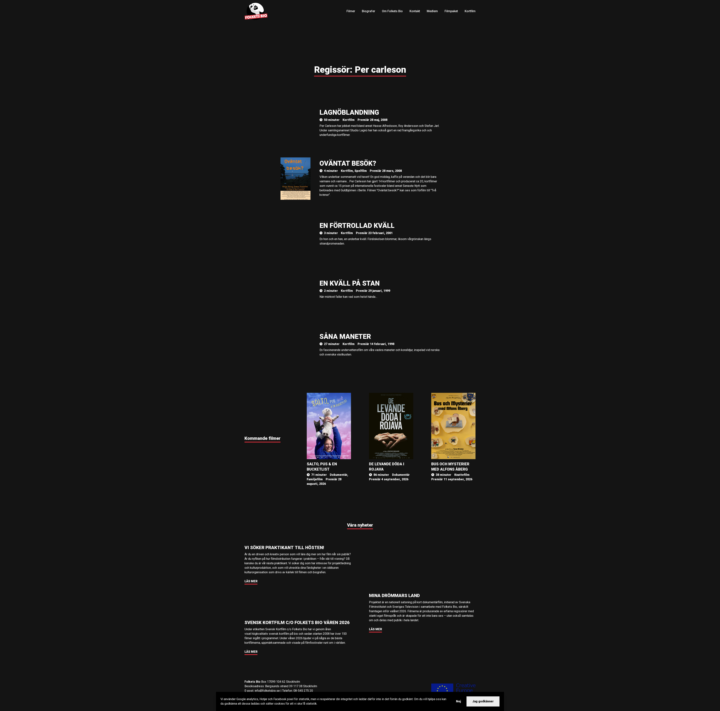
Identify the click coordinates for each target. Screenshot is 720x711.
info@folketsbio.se (267, 690)
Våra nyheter (360, 525)
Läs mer (250, 581)
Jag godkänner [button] (483, 701)
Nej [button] (458, 701)
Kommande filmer (262, 438)
